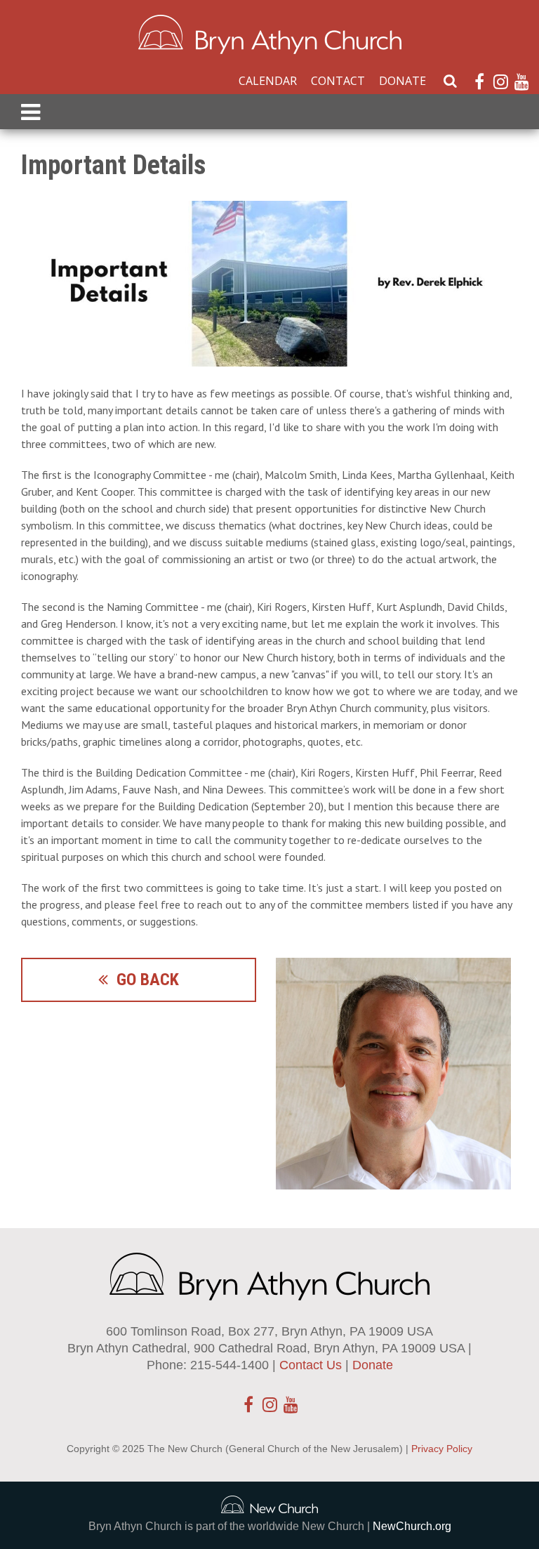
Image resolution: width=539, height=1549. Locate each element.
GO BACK (143, 979)
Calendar (268, 80)
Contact (338, 80)
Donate (402, 80)
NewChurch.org (412, 1526)
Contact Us (310, 1365)
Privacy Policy (441, 1448)
